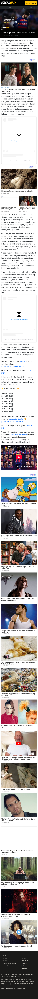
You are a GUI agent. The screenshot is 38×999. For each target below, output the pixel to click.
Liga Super (22, 8)
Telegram (24, 968)
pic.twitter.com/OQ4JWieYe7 (12, 421)
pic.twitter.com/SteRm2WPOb (13, 366)
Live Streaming (31, 3)
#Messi (22, 361)
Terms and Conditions (9, 963)
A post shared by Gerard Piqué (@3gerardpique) (19, 339)
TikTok (23, 966)
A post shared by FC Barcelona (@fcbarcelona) (19, 161)
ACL (31, 8)
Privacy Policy (6, 966)
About (4, 955)
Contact (4, 958)
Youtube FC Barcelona (18, 434)
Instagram (24, 960)
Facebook (24, 958)
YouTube (24, 963)
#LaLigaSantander (16, 419)
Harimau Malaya (8, 8)
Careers (4, 960)
